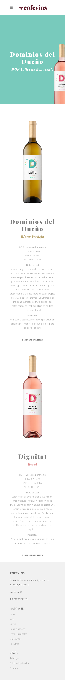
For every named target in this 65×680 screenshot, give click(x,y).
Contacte (14, 668)
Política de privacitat (19, 663)
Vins (12, 619)
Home (13, 614)
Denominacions (17, 629)
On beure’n (15, 639)
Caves (13, 624)
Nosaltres (14, 644)
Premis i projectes (18, 634)
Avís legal (14, 658)
